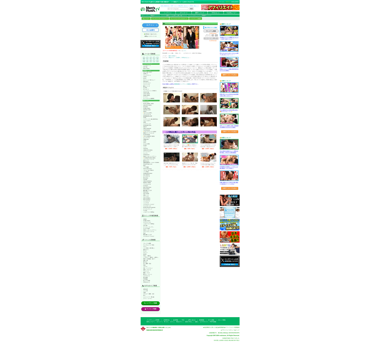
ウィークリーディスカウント (179, 18)
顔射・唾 (145, 260)
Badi (144, 165)
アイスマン (146, 102)
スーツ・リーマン (147, 298)
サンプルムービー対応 (148, 245)
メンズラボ (146, 202)
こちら (184, 50)
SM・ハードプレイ (147, 268)
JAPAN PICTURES (147, 150)
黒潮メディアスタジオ (148, 133)
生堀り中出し (189, 321)
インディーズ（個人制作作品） (151, 119)
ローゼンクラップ (147, 209)
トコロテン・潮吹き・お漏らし (151, 257)
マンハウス (146, 196)
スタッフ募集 (222, 320)
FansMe (145, 179)
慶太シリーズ (146, 86)
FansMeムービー (232, 13)
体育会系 (145, 289)
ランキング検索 (151, 309)
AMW (144, 122)
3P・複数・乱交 (147, 263)
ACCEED (145, 106)
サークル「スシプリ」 (148, 227)
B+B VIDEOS (146, 175)
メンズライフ (146, 201)
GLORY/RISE (146, 134)
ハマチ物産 (146, 167)
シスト (145, 147)
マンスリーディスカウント (160, 18)
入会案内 (151, 30)
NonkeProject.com (147, 164)
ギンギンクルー (147, 83)
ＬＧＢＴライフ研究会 (148, 212)
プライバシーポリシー (228, 330)
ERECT (145, 126)
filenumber (145, 178)
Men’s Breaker (146, 199)
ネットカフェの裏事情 (148, 98)
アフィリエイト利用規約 (232, 327)
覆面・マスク (146, 272)
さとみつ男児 (146, 143)
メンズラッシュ (147, 65)
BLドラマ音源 (146, 280)
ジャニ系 (145, 290)
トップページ (167, 13)
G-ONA (145, 87)
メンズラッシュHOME (153, 320)
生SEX (144, 254)
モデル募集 (211, 320)
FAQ (183, 320)
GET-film (145, 67)
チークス (145, 96)
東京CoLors (146, 161)
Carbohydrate (146, 130)
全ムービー (146, 18)
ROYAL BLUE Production (149, 207)
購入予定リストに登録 (211, 27)
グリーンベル (146, 84)
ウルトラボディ (147, 120)
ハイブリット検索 (185, 84)
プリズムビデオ (147, 184)
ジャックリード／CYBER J (150, 90)
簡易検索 (176, 84)
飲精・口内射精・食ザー (149, 258)
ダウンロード (184, 13)
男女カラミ (146, 249)
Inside (144, 117)
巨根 (144, 265)
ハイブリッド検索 (195, 18)
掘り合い (145, 262)
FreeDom (145, 185)
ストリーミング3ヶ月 (211, 38)
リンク (237, 330)
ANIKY (144, 111)
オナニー (145, 252)
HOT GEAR (146, 193)
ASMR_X (145, 73)
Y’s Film (145, 210)
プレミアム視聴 (147, 243)
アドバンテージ (147, 75)
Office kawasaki (147, 128)
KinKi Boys (145, 81)
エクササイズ (146, 275)
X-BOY (145, 76)
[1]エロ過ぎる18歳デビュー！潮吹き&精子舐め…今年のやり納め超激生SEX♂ (229, 152)
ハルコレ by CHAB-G (148, 170)
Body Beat (145, 192)
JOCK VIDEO (146, 93)
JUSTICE (145, 148)
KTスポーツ (146, 89)
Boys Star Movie (147, 187)
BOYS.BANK (146, 188)
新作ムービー (150, 321)
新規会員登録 (235, 2)
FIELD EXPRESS (147, 181)
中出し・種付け (147, 255)
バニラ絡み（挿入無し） (149, 248)
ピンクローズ (146, 176)
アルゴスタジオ (147, 114)
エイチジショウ (147, 123)
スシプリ (145, 153)
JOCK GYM (146, 92)
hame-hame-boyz (147, 168)
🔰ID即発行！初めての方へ (150, 34)
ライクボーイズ (147, 206)
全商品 (145, 219)
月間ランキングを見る (230, 131)
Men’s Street (146, 68)
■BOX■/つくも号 (147, 190)
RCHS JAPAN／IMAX (148, 103)
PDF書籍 (145, 279)
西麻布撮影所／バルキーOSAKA (151, 162)
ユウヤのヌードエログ (148, 204)
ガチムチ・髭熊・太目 (148, 293)
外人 (144, 295)
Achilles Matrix (146, 108)
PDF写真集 (213, 321)
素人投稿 (145, 277)
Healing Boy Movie (147, 173)
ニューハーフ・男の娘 (148, 297)
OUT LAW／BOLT (147, 72)
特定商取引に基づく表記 (211, 327)
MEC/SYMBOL (146, 198)
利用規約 (221, 327)
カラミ (145, 246)
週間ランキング (199, 13)
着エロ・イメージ (147, 274)
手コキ (145, 251)
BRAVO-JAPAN (147, 182)
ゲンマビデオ (146, 137)
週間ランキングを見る (230, 75)
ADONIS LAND (147, 109)
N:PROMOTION (147, 125)
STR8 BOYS (146, 154)
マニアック (146, 271)
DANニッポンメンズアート (149, 156)
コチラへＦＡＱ (152, 36)
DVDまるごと (216, 13)
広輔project (146, 139)
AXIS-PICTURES (147, 105)
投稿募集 (201, 320)
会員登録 (175, 320)
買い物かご (194, 6)
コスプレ (145, 266)
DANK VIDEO (146, 95)
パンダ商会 (146, 171)
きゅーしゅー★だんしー (149, 79)
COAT (144, 140)
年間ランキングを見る (230, 188)
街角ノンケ (146, 195)
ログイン (228, 2)
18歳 (144, 292)
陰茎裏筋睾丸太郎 (147, 116)
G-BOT (145, 145)
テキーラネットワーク (148, 159)
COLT (144, 142)
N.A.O (144, 78)
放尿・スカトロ (147, 269)
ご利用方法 (166, 6)
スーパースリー (147, 151)
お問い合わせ (184, 6)
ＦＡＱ (174, 6)
